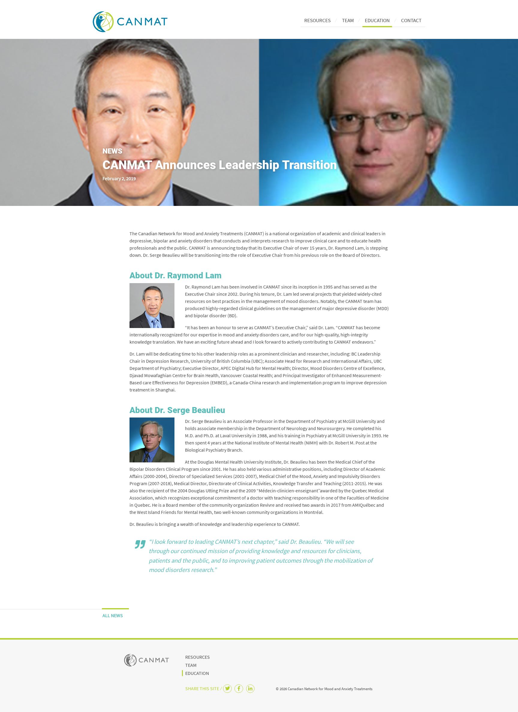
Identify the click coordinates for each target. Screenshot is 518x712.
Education (377, 20)
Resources (317, 20)
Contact (411, 20)
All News (113, 615)
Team (348, 20)
